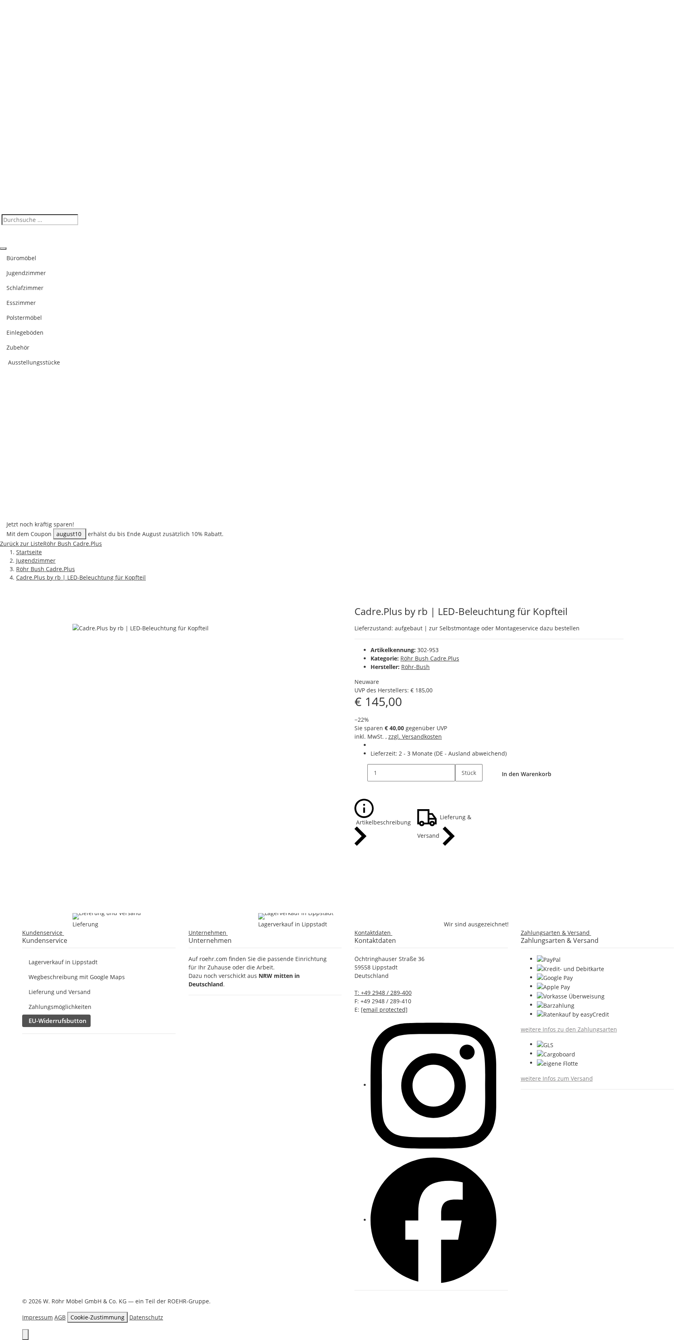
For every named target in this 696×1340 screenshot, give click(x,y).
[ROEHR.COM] (348, 106)
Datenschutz (146, 1317)
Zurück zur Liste (21, 543)
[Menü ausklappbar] (3, 248)
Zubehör (17, 347)
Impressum (37, 1317)
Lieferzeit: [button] (439, 753)
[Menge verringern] (360, 772)
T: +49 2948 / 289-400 (383, 992)
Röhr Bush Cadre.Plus (429, 658)
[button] (44, 932)
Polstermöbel (24, 317)
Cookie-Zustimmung (97, 1317)
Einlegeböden (25, 332)
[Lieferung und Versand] (106, 916)
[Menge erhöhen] (461, 790)
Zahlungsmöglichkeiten (60, 1007)
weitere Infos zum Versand (557, 1078)
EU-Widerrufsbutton (58, 1021)
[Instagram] (433, 1085)
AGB (60, 1317)
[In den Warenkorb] (78, 601)
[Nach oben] (25, 1334)
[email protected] (384, 1009)
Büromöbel (21, 258)
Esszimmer (21, 303)
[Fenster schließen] (78, 614)
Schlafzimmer (25, 288)
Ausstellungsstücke (33, 362)
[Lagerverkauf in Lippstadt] (296, 916)
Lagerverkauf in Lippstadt (63, 962)
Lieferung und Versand (60, 992)
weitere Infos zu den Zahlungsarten (569, 1029)
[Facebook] (434, 1220)
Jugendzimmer (26, 273)
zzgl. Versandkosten (415, 736)
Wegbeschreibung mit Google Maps (77, 977)
